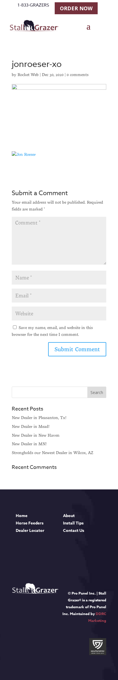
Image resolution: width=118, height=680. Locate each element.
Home (21, 516)
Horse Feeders (30, 523)
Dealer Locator (30, 531)
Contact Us (73, 531)
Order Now (76, 8)
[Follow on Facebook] (20, 555)
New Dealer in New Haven (36, 435)
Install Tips (73, 523)
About (69, 516)
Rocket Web (28, 74)
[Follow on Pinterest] (56, 555)
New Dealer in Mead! (31, 426)
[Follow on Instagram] (38, 555)
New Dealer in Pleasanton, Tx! (39, 417)
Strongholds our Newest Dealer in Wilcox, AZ (52, 453)
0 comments (77, 74)
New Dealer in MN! (29, 444)
